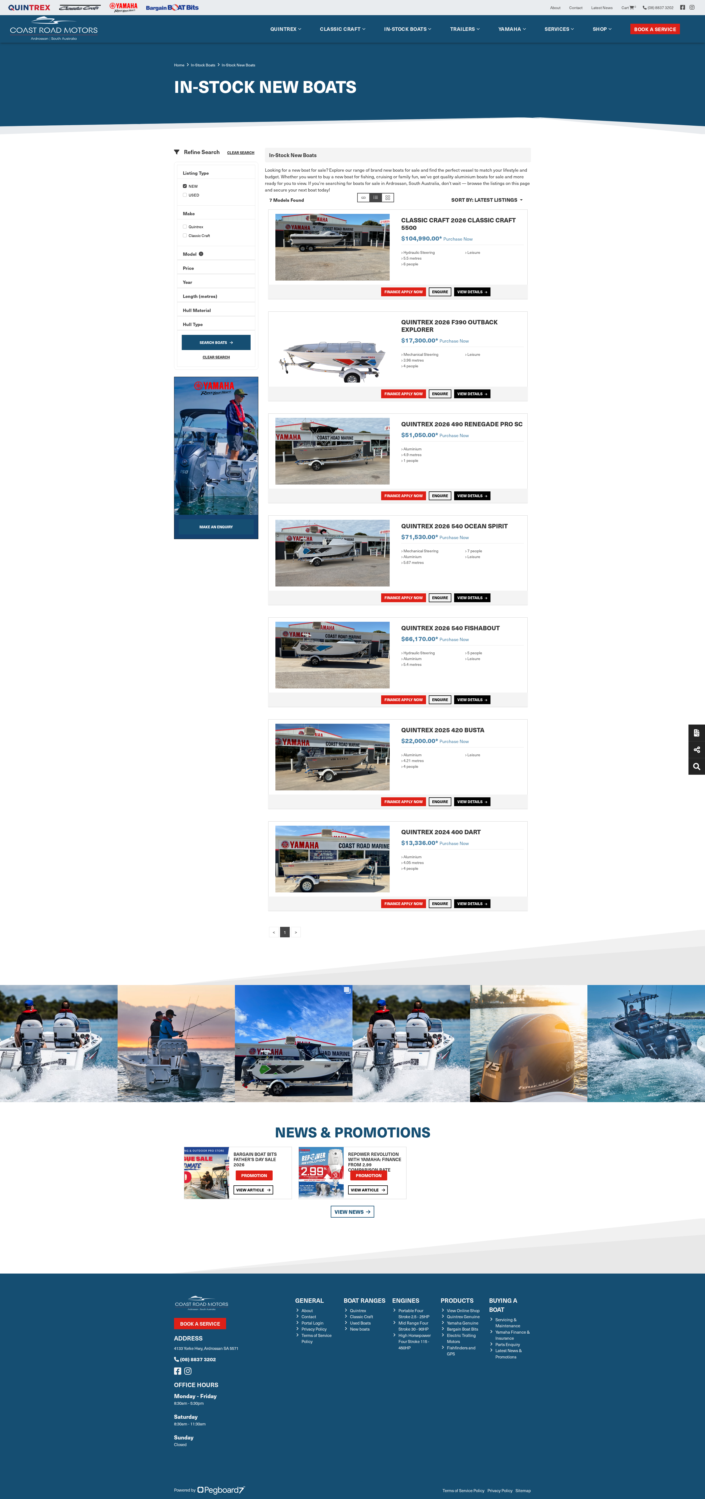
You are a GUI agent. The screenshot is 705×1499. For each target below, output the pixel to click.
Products (457, 1300)
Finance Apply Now (403, 291)
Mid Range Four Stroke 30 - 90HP (413, 1326)
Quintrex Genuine (463, 1317)
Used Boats (360, 1323)
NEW (193, 186)
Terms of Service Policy (463, 1490)
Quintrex (283, 28)
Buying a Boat (503, 1305)
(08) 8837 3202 (198, 1359)
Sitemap (523, 1490)
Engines (405, 1300)
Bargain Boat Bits (462, 1329)
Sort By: (484, 199)
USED (194, 195)
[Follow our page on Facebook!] (682, 7)
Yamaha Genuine (462, 1323)
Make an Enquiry (216, 526)
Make (189, 213)
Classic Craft (340, 28)
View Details (469, 291)
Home (179, 65)
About (555, 7)
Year (187, 282)
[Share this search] (363, 197)
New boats (360, 1329)
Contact (575, 7)
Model (190, 254)
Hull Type (193, 324)
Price (188, 268)
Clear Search (240, 152)
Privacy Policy (314, 1329)
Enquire (440, 291)
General (309, 1300)
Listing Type (196, 172)
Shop (600, 28)
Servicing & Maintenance (507, 1323)
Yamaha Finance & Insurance (512, 1335)
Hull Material (197, 310)
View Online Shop (463, 1310)
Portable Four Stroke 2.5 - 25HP (413, 1313)
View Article (250, 1190)
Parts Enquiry (507, 1344)
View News (349, 1211)
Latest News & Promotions (508, 1353)
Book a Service (655, 29)
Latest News (602, 7)
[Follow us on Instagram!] (189, 1372)
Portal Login (313, 1323)
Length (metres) (200, 296)
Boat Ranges (365, 1300)
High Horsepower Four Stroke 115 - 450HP (414, 1341)
